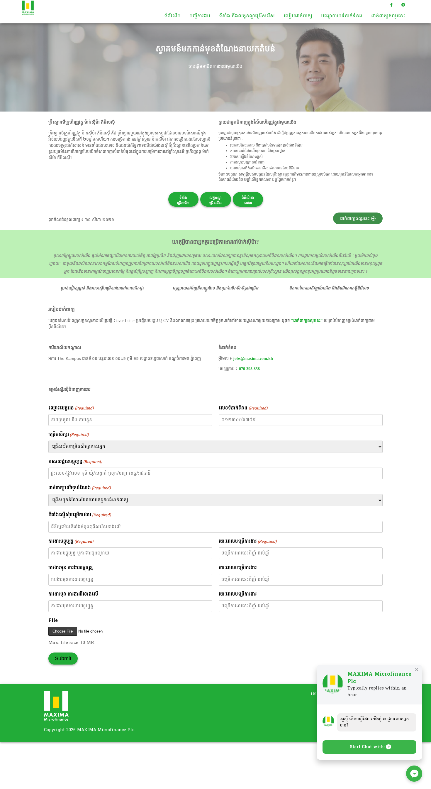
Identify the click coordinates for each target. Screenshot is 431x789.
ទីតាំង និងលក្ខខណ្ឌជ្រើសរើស (247, 16)
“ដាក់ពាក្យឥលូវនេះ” (307, 320)
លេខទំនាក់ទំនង (243, 408)
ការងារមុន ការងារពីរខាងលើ (73, 594)
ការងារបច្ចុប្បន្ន (70, 541)
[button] (369, 747)
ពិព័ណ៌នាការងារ (248, 200)
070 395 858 (249, 369)
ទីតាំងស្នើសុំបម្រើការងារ (79, 515)
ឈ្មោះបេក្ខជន (71, 408)
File (53, 620)
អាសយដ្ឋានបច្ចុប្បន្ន (75, 461)
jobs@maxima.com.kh (253, 358)
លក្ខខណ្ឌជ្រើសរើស (215, 200)
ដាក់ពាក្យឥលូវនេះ (388, 16)
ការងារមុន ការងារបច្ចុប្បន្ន (70, 567)
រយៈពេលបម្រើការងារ (247, 541)
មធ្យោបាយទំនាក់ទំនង (341, 16)
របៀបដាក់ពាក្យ (298, 16)
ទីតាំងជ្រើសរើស (183, 200)
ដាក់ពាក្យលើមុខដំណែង (79, 488)
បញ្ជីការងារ (199, 16)
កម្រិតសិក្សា (68, 434)
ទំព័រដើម (172, 16)
